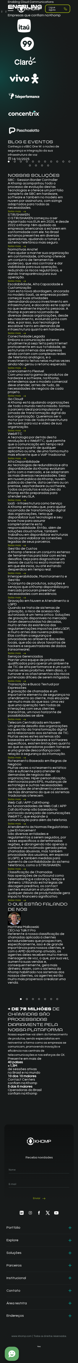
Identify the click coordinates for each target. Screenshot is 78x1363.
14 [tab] (42, 165)
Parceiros (14, 1265)
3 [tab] (21, 161)
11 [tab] (69, 161)
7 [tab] (45, 161)
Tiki (39, 1347)
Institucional (16, 1278)
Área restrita (16, 1303)
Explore (12, 1240)
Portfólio (13, 1227)
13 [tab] (36, 165)
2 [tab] (15, 161)
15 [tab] (48, 165)
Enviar (36, 1198)
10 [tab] (63, 161)
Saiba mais (14, 211)
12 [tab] (30, 165)
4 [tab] (27, 161)
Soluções (13, 1253)
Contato (13, 1290)
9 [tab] (57, 161)
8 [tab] (51, 161)
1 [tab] (9, 161)
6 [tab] (39, 161)
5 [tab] (33, 161)
